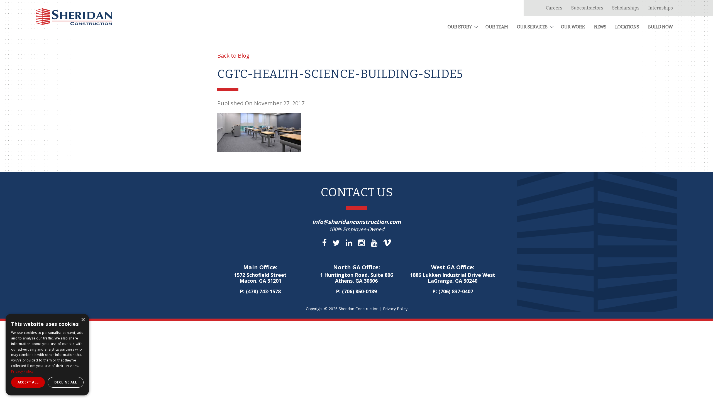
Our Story (460, 27)
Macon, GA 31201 (260, 278)
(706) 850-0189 (359, 291)
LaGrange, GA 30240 (452, 278)
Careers (554, 8)
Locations (627, 27)
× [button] (83, 320)
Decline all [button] (65, 382)
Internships (660, 8)
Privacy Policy (395, 308)
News (600, 27)
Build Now (660, 27)
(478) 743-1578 (263, 291)
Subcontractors (587, 8)
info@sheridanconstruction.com (356, 222)
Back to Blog (233, 55)
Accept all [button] (28, 382)
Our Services (532, 27)
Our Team (496, 27)
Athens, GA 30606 (356, 278)
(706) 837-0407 (455, 291)
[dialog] (47, 354)
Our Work (573, 27)
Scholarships (625, 8)
